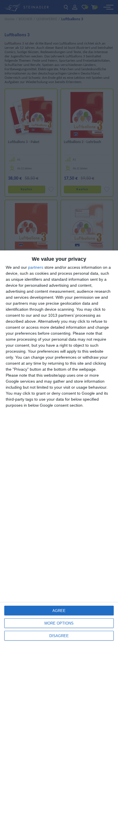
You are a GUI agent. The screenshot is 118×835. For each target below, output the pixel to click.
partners (35, 267)
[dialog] (59, 542)
